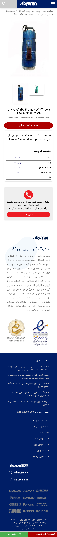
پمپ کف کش (24, 11)
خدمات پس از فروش (39, 426)
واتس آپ (12, 534)
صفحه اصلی (47, 11)
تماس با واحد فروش (45, 534)
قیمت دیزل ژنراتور (41, 456)
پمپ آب (36, 11)
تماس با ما (28, 214)
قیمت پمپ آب (42, 438)
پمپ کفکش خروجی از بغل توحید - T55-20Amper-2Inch (29, 13)
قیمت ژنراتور (43, 450)
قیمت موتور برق (41, 444)
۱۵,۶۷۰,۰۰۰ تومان (28, 125)
